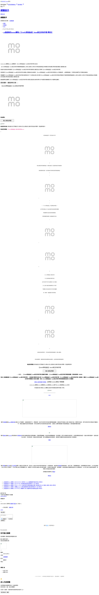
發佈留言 (3, 520)
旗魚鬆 (59, 465)
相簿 (4, 23)
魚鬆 (49, 440)
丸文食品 (14, 465)
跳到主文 (3, 14)
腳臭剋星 (13, 422)
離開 (8, 592)
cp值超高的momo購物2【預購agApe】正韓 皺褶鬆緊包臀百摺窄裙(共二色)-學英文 (22, 486)
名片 (4, 26)
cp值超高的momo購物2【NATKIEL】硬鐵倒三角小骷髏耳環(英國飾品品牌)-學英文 (22, 488)
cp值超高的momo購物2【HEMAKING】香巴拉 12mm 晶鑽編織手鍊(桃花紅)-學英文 (22, 482)
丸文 (8, 465)
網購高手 (5, 10)
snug (49, 395)
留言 (15, 503)
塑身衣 (49, 426)
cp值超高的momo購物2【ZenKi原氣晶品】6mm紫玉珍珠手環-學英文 (27, 32)
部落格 (4, 25)
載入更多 (3, 512)
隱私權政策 (57, 576)
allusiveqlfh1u (4, 496)
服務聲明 (62, 576)
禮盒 (54, 471)
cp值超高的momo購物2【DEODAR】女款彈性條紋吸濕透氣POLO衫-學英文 (21, 483)
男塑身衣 (19, 435)
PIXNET (39, 576)
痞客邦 (12, 503)
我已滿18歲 (3, 592)
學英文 (49, 475)
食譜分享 (11, 507)
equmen (10, 435)
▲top (2, 509)
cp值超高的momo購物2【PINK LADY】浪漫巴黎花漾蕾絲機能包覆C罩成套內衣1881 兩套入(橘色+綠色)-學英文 (29, 485)
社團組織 (11, 20)
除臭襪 (4, 422)
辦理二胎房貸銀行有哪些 (40, 382)
